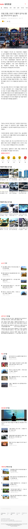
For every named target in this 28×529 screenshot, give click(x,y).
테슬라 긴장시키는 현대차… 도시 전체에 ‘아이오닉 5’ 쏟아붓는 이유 (4, 228)
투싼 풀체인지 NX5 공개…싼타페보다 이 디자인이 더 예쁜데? (13, 192)
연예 (14, 7)
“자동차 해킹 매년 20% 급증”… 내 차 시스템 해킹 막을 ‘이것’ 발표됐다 (23, 214)
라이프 (22, 7)
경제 (18, 7)
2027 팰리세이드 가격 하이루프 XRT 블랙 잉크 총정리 (23, 192)
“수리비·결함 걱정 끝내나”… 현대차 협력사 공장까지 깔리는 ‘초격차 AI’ (23, 179)
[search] (25, 4)
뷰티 (11, 7)
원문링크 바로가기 (5, 153)
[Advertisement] (14, 112)
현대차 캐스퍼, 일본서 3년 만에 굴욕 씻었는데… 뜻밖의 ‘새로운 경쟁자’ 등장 (13, 228)
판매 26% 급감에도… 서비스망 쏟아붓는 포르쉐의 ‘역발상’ (13, 179)
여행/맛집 (6, 7)
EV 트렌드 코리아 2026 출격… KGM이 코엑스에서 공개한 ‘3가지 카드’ (4, 192)
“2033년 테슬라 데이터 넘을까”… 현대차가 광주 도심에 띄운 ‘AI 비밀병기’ (23, 228)
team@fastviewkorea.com (18, 521)
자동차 (4, 294)
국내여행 (4, 269)
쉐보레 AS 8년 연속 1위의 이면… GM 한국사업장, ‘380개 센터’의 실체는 (13, 214)
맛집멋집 (4, 276)
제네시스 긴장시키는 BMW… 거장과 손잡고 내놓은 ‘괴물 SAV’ (4, 214)
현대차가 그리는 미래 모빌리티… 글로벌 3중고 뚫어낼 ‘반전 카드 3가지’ (4, 179)
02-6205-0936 (4, 521)
